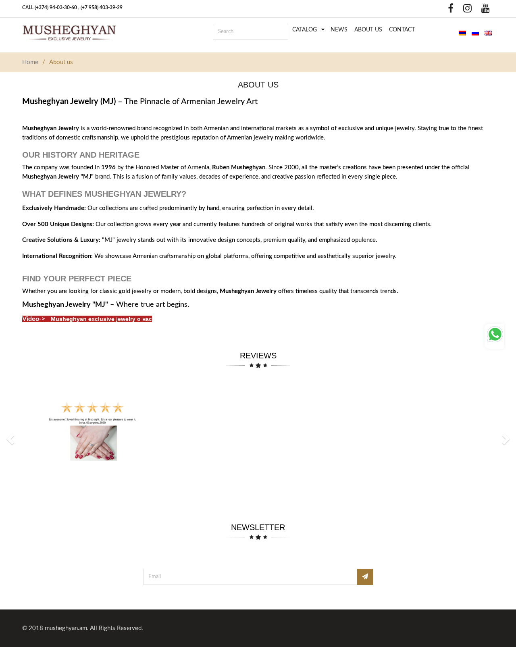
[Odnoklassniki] (436, 10)
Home (30, 62)
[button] (11, 438)
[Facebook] (449, 10)
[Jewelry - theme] (69, 33)
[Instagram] (465, 10)
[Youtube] (483, 10)
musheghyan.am (66, 628)
